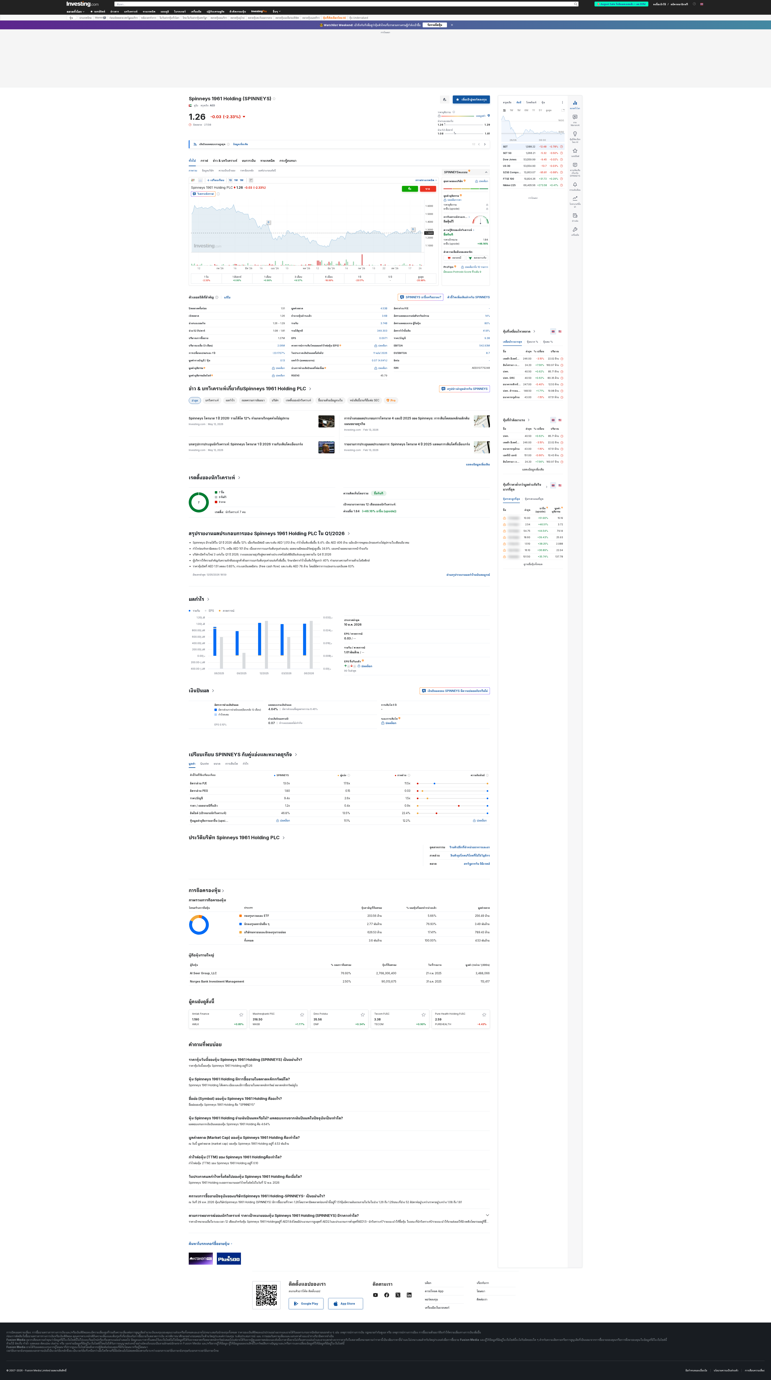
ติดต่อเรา (482, 1299)
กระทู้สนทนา (287, 161)
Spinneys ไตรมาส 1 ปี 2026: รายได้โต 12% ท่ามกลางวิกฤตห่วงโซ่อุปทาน (239, 418)
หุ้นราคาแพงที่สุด (534, 498)
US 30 (506, 165)
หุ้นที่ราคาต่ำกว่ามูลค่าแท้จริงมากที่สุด (522, 487)
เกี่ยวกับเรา (483, 1283)
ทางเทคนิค (267, 161)
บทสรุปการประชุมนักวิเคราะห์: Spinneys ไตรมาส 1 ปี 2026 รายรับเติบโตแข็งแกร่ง (246, 444)
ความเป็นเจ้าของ (227, 170)
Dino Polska (321, 1013)
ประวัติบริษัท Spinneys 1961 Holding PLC (234, 837)
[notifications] (694, 4)
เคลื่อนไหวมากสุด (512, 341)
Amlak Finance (200, 1013)
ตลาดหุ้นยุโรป (237, 17)
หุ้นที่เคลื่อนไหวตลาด (516, 331)
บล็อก (428, 1283)
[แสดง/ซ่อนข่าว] (251, 180)
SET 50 (507, 153)
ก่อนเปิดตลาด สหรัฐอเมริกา (123, 17)
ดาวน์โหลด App (434, 1291)
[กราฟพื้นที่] (200, 180)
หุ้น (71, 17)
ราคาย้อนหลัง (247, 170)
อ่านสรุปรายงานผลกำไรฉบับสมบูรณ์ (468, 574)
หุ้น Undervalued (358, 17)
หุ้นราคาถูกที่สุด (511, 498)
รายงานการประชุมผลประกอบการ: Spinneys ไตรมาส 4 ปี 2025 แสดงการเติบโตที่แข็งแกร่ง (407, 444)
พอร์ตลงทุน (431, 1299)
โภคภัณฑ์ (531, 102)
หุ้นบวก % (532, 341)
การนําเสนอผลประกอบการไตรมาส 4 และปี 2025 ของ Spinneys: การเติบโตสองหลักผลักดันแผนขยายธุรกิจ (406, 421)
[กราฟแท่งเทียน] (193, 180)
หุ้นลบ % (548, 341)
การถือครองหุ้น (205, 890)
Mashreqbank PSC (264, 1013)
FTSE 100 (508, 178)
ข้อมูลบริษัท (208, 170)
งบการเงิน (249, 161)
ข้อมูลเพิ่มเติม (240, 144)
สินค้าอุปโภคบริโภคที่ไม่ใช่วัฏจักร (470, 855)
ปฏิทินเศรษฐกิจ (215, 11)
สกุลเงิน (507, 102)
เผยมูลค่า (480, 115)
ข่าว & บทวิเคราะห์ (225, 161)
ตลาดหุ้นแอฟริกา (311, 17)
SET (505, 146)
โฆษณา (481, 1291)
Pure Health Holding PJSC (450, 1013)
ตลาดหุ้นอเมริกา (219, 17)
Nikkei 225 (509, 185)
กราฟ (204, 161)
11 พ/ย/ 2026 (380, 352)
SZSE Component (513, 172)
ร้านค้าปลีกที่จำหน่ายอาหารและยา (470, 847)
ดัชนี (518, 102)
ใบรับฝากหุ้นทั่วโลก (169, 17)
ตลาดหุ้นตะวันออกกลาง (260, 17)
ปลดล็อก (285, 820)
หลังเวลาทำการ (148, 17)
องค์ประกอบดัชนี (267, 170)
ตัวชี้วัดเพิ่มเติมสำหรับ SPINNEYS (468, 297)
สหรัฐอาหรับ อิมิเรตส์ (477, 863)
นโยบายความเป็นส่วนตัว (726, 1370)
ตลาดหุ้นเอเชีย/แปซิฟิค (287, 17)
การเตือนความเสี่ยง (754, 1370)
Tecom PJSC (382, 1013)
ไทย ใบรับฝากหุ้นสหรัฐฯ (195, 17)
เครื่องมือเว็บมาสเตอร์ (437, 1307)
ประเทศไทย (86, 17)
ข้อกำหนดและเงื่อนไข (696, 1370)
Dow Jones (509, 159)
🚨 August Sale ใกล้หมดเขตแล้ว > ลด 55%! (621, 4)
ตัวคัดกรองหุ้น (237, 11)
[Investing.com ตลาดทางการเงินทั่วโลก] (82, 4)
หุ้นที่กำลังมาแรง (514, 420)
